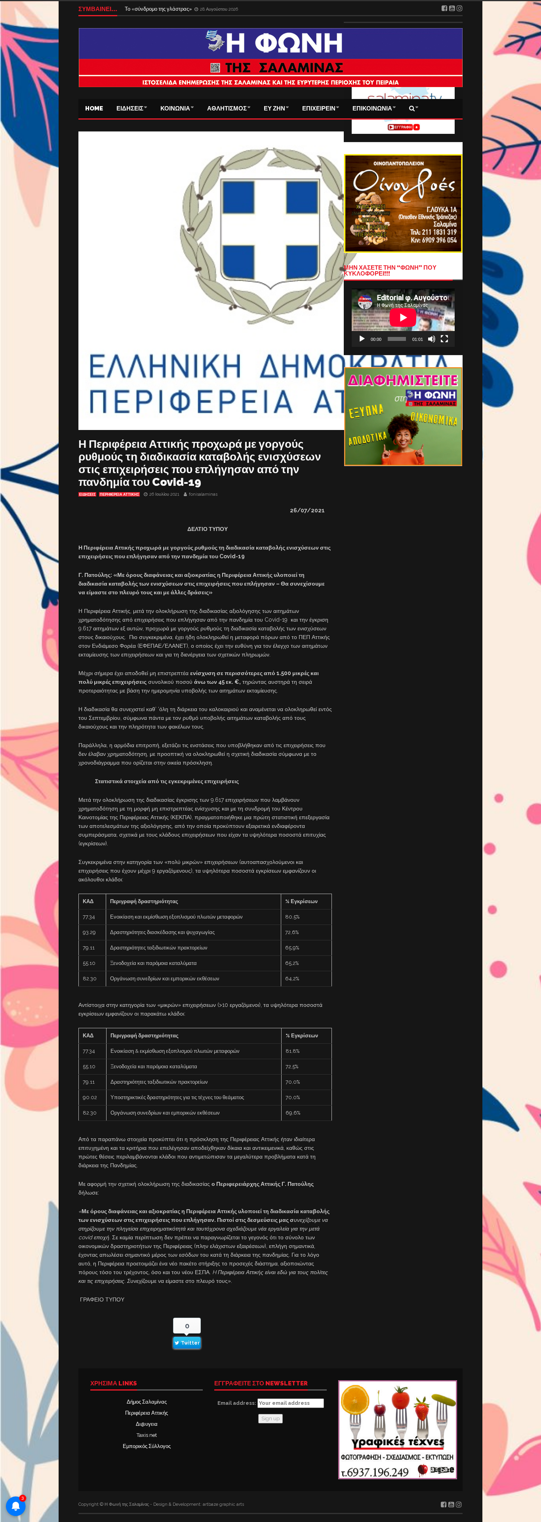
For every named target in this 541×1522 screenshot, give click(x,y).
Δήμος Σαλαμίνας (147, 1402)
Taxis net (147, 1435)
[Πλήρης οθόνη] (444, 339)
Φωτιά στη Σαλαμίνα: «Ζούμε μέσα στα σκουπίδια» (183, 9)
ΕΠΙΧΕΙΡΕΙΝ (318, 108)
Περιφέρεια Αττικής (146, 1413)
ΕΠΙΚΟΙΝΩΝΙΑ (372, 108)
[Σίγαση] (432, 339)
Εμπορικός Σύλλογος (147, 1446)
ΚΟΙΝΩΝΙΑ (175, 108)
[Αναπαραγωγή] (362, 339)
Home (94, 108)
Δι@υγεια (147, 1424)
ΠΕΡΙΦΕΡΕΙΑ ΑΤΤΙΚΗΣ (119, 495)
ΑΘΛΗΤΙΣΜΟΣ (227, 108)
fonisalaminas (203, 494)
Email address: (237, 1403)
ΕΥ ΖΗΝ (274, 108)
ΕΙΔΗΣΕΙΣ (129, 108)
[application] (403, 317)
